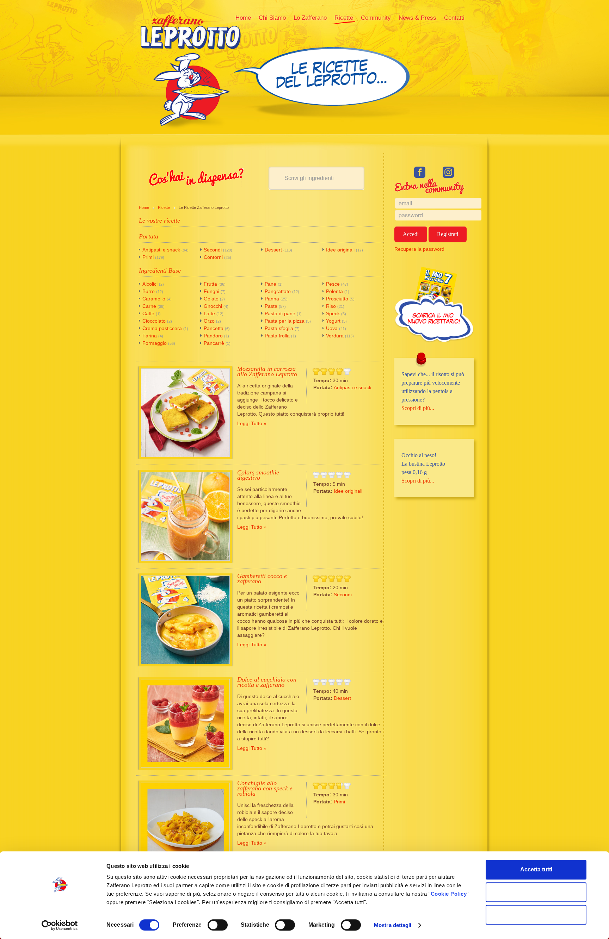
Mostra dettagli (393, 925)
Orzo (209, 321)
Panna (272, 298)
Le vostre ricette (159, 220)
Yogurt (333, 321)
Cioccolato (154, 321)
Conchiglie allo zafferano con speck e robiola (265, 788)
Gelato (211, 298)
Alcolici (150, 284)
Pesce (333, 284)
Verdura (335, 335)
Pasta (271, 306)
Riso (331, 306)
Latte (209, 313)
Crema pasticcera (162, 328)
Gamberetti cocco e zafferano (262, 578)
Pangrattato (278, 291)
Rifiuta (536, 915)
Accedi (411, 234)
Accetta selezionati (536, 892)
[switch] (218, 925)
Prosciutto (337, 298)
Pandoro (213, 335)
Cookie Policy (449, 894)
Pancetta (213, 328)
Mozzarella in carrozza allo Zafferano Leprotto (267, 371)
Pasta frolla (277, 335)
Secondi (213, 250)
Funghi (211, 291)
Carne (149, 306)
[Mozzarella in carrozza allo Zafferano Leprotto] (185, 412)
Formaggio (154, 343)
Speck (333, 313)
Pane (270, 284)
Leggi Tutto (249, 423)
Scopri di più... (417, 408)
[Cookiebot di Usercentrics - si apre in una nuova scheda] (60, 925)
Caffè (148, 313)
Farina (149, 335)
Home (144, 207)
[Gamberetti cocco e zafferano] (185, 620)
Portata (148, 236)
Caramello (153, 298)
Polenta (334, 291)
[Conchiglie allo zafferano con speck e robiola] (185, 827)
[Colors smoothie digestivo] (185, 516)
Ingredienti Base (160, 270)
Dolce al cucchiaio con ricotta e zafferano (266, 682)
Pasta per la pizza (284, 321)
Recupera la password (419, 249)
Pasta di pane (280, 313)
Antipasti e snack (161, 250)
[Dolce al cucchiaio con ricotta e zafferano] (185, 723)
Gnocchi (213, 306)
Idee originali (340, 250)
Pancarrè (214, 343)
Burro (148, 291)
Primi (148, 257)
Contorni (213, 257)
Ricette (164, 207)
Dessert (273, 250)
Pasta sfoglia (279, 328)
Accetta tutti (536, 869)
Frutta (210, 284)
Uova (332, 328)
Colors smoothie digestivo (258, 475)
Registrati (447, 234)
